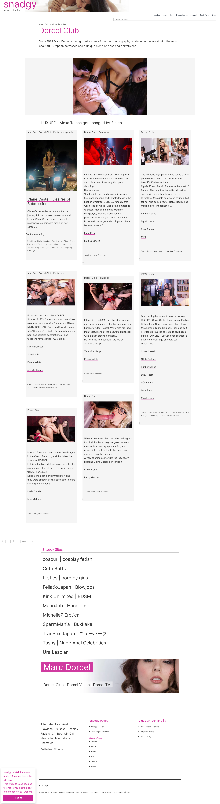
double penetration (49, 384)
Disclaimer (53, 792)
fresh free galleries (51, 24)
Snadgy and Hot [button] (97, 727)
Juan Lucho (33, 354)
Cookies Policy (106, 792)
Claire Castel (69, 241)
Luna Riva (150, 415)
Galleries (46, 749)
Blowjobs (47, 729)
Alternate (47, 724)
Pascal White (34, 362)
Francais (61, 384)
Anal (65, 724)
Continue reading (35, 234)
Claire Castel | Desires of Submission (48, 201)
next (25, 541)
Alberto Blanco (35, 370)
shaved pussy (66, 247)
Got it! (18, 797)
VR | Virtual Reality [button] (147, 732)
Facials (45, 733)
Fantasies (58, 132)
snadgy (157, 15)
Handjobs (47, 738)
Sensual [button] (94, 761)
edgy (165, 15)
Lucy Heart (48, 244)
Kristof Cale (37, 244)
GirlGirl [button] (93, 751)
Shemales (47, 743)
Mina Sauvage (60, 244)
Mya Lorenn (147, 221)
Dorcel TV (101, 685)
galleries (69, 132)
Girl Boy (57, 733)
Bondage (47, 241)
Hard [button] (93, 756)
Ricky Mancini (40, 247)
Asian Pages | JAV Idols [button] (100, 732)
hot (171, 15)
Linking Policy (94, 792)
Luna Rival (89, 233)
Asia (57, 724)
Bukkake (60, 729)
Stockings (31, 250)
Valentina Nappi (92, 351)
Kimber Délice (148, 213)
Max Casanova (92, 241)
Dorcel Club (45, 132)
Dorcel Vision (78, 685)
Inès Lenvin (147, 382)
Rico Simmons (53, 247)
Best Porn (204, 15)
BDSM (39, 241)
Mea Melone (34, 499)
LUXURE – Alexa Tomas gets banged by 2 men (81, 123)
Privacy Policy (44, 792)
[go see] (108, 153)
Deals (214, 15)
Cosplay (72, 729)
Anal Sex (32, 132)
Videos (58, 749)
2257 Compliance (119, 792)
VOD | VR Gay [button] (146, 737)
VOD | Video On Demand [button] (150, 727)
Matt (143, 237)
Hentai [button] (93, 766)
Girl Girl (69, 733)
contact (193, 15)
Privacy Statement (82, 792)
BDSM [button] (93, 746)
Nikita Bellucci (35, 346)
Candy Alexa (57, 241)
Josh (29, 244)
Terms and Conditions (66, 792)
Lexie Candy (34, 491)
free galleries (181, 15)
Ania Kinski (31, 241)
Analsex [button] (94, 742)
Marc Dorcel (67, 667)
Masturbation (64, 738)
